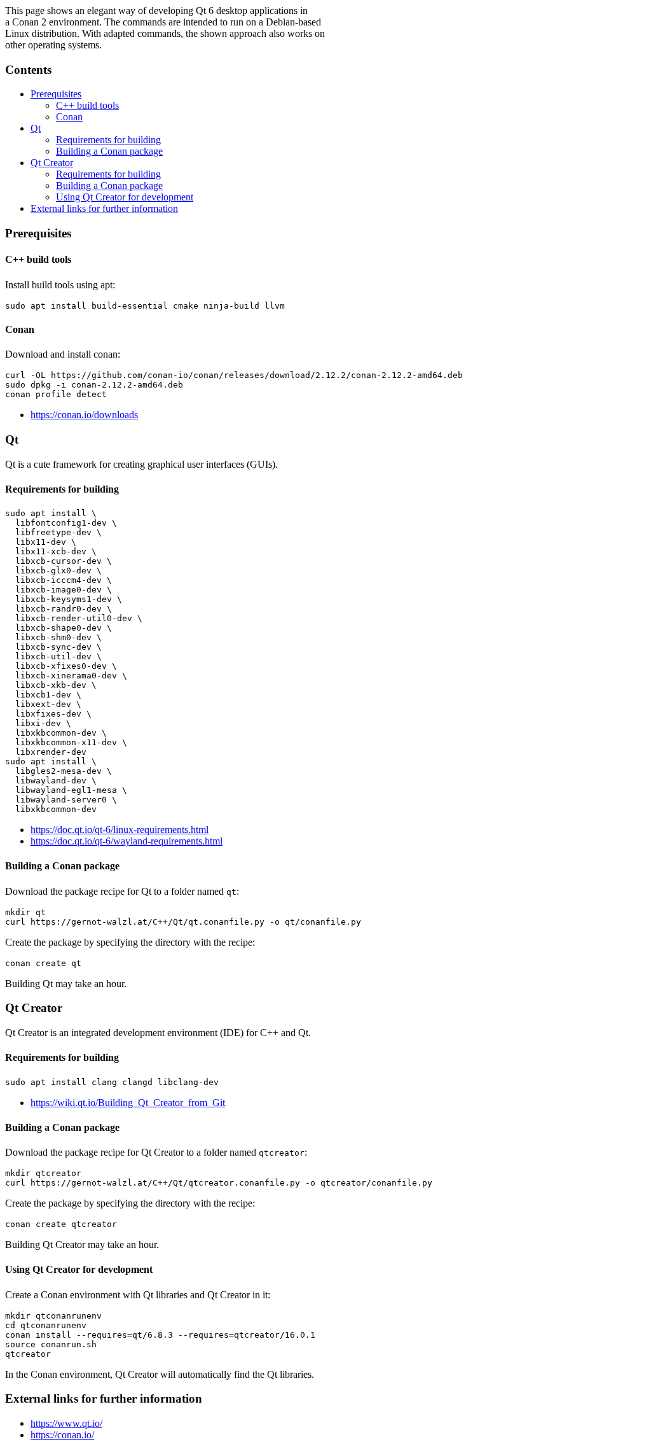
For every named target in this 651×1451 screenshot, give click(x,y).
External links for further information (104, 208)
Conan (69, 116)
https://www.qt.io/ (66, 1423)
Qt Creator (52, 162)
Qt (36, 128)
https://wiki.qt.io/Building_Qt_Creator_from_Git (128, 1102)
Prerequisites (56, 93)
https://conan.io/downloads (84, 414)
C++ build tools (87, 105)
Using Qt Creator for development (124, 197)
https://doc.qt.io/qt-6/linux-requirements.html (120, 829)
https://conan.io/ (62, 1434)
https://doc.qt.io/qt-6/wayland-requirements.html (127, 841)
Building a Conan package (109, 151)
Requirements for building (108, 139)
